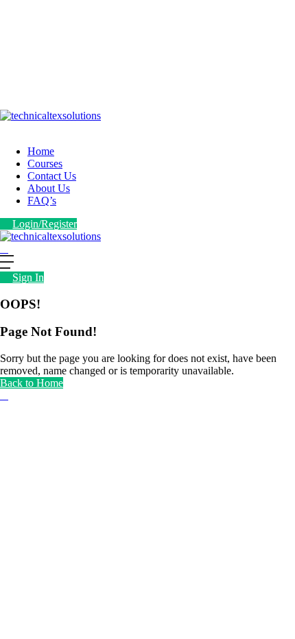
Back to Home (31, 383)
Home (40, 151)
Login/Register (44, 224)
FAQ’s (41, 200)
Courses (44, 163)
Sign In (28, 277)
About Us (48, 188)
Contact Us (51, 176)
